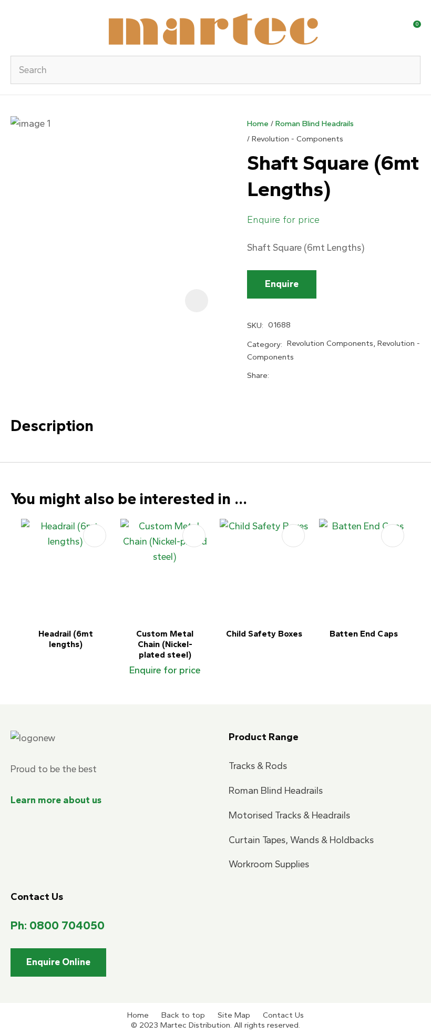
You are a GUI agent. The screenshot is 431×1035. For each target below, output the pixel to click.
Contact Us (283, 1015)
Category (264, 344)
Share (257, 375)
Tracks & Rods (258, 766)
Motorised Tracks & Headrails (289, 815)
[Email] (309, 376)
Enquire (282, 284)
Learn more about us (56, 800)
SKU (254, 325)
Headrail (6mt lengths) (65, 639)
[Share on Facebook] (276, 376)
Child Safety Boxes (264, 634)
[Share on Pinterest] (327, 375)
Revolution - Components (297, 139)
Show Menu (17, 27)
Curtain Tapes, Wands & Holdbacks (301, 840)
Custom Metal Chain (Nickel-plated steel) (164, 644)
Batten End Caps (364, 634)
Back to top (183, 1015)
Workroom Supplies (269, 864)
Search (407, 70)
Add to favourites (94, 535)
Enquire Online (58, 962)
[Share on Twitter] (291, 375)
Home (258, 123)
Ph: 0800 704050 (58, 925)
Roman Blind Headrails (314, 123)
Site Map (234, 1015)
